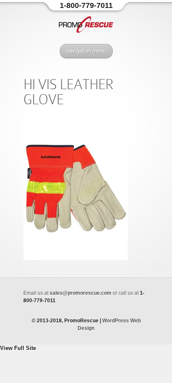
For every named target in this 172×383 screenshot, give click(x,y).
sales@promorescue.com (80, 293)
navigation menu (86, 51)
